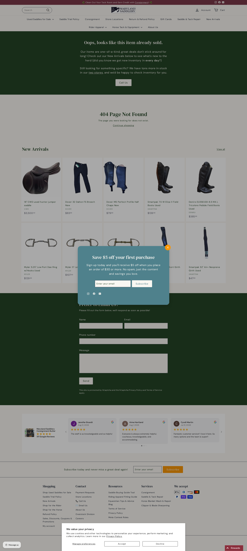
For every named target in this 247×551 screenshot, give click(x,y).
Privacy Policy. (114, 536)
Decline (160, 543)
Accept (122, 543)
